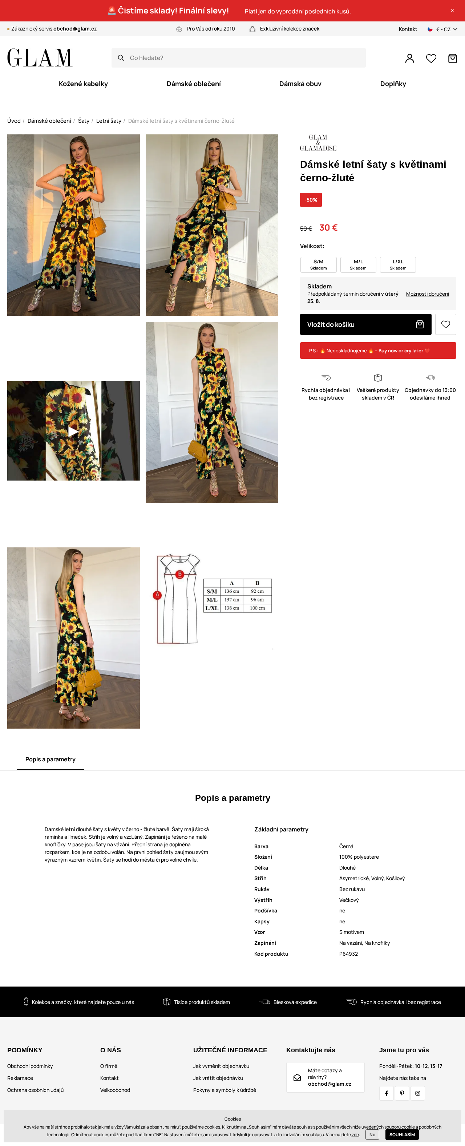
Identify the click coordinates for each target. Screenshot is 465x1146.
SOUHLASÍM (402, 1134)
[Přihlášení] (410, 58)
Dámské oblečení (49, 121)
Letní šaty (108, 121)
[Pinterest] (402, 1093)
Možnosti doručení (427, 293)
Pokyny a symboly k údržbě (224, 1089)
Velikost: (312, 246)
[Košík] (453, 58)
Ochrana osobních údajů (35, 1089)
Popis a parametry (50, 759)
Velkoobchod (115, 1089)
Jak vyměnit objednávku (221, 1065)
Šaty (83, 121)
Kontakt (408, 28)
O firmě (108, 1065)
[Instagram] (418, 1093)
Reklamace (20, 1077)
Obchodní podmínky (30, 1065)
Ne (372, 1134)
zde (355, 1134)
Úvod (14, 121)
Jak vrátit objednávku (218, 1077)
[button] (452, 10)
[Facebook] (386, 1093)
